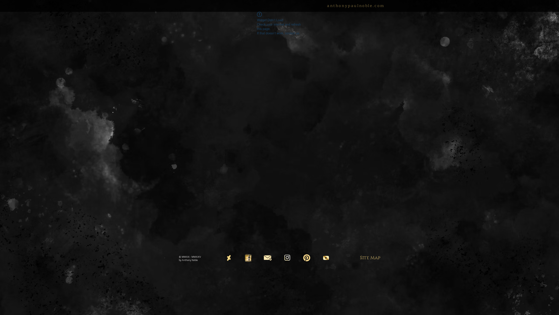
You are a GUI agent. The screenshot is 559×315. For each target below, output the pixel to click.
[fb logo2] (248, 258)
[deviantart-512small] (228, 258)
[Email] (267, 258)
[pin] (306, 258)
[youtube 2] (326, 258)
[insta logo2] (287, 258)
